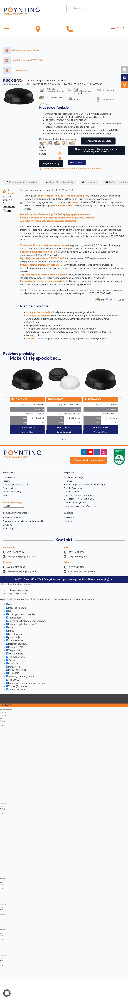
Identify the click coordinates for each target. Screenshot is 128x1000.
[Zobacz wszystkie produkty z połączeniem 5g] (42, 143)
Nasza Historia (10, 477)
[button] (121, 398)
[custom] (124, 77)
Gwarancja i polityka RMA (75, 502)
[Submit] (70, 8)
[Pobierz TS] (60, 152)
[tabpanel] (64, 266)
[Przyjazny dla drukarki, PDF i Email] (110, 299)
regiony (6, 481)
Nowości (68, 521)
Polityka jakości (71, 492)
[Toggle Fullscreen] (1, 725)
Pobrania (68, 481)
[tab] (21, 182)
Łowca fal (7, 525)
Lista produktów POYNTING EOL (79, 499)
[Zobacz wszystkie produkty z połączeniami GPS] (64, 143)
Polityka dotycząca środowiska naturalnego (84, 484)
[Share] (7, 709)
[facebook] (97, 452)
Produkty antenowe (12, 518)
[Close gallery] (1, 718)
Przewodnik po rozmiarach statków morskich (24, 521)
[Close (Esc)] (10, 709)
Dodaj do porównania (77, 162)
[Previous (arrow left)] (1, 712)
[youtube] (90, 452)
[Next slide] (4, 715)
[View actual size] (3, 725)
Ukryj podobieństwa (18, 590)
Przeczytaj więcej (27, 432)
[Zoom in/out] (1, 709)
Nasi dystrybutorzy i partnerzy (16, 484)
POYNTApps (9, 528)
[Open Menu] (6, 28)
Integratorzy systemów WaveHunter (80, 506)
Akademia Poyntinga (73, 477)
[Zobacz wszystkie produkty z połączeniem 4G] (49, 143)
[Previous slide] (1, 715)
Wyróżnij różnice (17, 593)
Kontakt (6, 495)
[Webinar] (124, 69)
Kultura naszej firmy (12, 492)
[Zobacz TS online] (60, 147)
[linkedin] (84, 452)
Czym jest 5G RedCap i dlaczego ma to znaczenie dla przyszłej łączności (57, 217)
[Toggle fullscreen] (4, 709)
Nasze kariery (9, 488)
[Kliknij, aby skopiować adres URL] (60, 158)
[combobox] (95, 8)
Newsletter (69, 518)
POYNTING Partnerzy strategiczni (79, 495)
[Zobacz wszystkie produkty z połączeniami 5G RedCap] (72, 143)
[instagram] (104, 452)
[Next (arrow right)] (4, 712)
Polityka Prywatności (74, 488)
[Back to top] (120, 90)
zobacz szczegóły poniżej (55, 91)
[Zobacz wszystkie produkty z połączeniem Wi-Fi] (57, 143)
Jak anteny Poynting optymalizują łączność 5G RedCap (48, 221)
